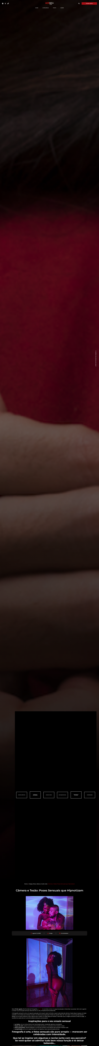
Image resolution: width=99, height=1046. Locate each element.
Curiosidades (90, 794)
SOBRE (62, 7)
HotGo (40, 1009)
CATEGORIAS (45, 7)
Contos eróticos (21, 794)
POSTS (54, 7)
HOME (36, 7)
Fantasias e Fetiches (76, 795)
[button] (79, 3)
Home (26, 884)
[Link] (8, 3)
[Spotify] (2, 3)
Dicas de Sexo (49, 794)
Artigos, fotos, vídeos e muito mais (38, 884)
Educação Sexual (62, 794)
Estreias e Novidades (35, 795)
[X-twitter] (5, 3)
